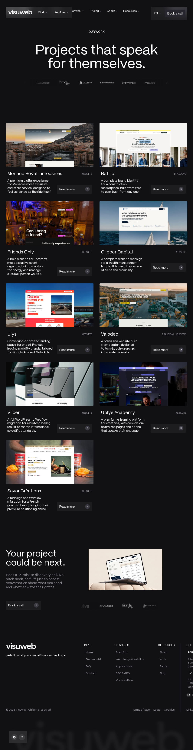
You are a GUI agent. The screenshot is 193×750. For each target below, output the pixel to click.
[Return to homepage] (20, 12)
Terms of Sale (141, 709)
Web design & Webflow (130, 659)
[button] (61, 12)
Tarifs (163, 666)
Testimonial (93, 659)
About (164, 652)
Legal (156, 709)
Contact (91, 673)
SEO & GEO (123, 673)
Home (89, 652)
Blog (162, 673)
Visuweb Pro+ (124, 680)
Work (163, 659)
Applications (124, 666)
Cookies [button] (169, 709)
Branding (121, 652)
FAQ (88, 666)
